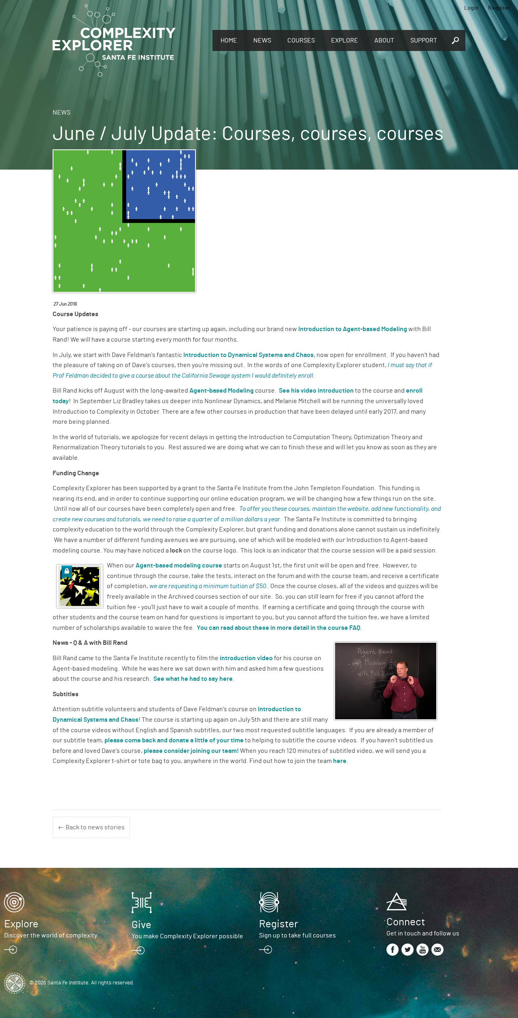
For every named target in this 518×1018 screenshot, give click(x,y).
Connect (405, 922)
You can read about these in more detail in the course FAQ (278, 628)
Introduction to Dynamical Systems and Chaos (248, 355)
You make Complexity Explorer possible (187, 936)
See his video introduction (316, 390)
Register (499, 8)
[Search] (455, 40)
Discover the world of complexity (50, 935)
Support (423, 40)
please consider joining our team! (191, 751)
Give (141, 925)
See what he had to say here (193, 679)
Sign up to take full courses (297, 935)
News (262, 40)
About (384, 40)
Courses (301, 40)
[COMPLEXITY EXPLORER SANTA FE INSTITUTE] (128, 40)
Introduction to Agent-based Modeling (352, 329)
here (339, 761)
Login (471, 8)
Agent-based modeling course (179, 565)
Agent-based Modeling (221, 390)
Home (229, 40)
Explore (344, 40)
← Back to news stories (91, 827)
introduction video (246, 658)
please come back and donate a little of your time (174, 740)
